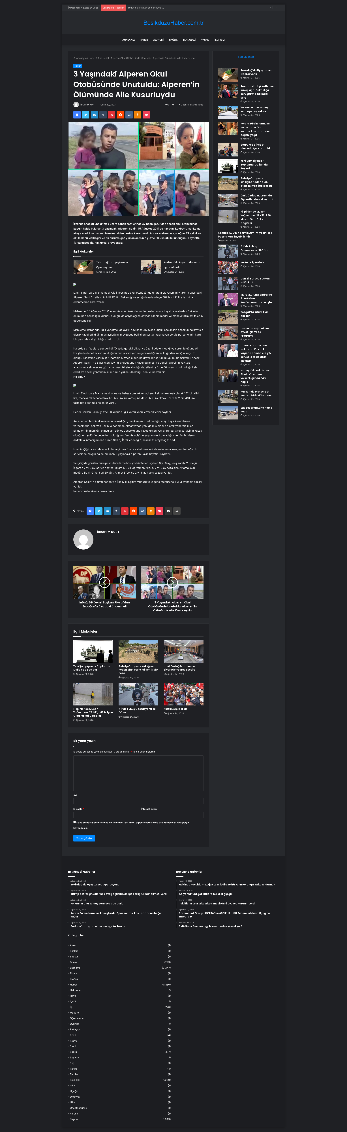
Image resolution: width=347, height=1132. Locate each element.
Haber (144, 39)
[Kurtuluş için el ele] (184, 694)
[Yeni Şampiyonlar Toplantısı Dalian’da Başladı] (93, 651)
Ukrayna (75, 1096)
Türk (72, 1085)
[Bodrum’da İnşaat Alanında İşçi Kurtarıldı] (151, 267)
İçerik (73, 1001)
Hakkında (75, 990)
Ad (75, 795)
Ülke (72, 1102)
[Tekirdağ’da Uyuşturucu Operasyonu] (83, 267)
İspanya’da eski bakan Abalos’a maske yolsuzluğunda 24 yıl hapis (255, 376)
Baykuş (74, 956)
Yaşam (205, 39)
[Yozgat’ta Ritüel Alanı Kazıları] (228, 317)
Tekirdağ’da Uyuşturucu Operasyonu (256, 72)
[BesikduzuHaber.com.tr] (173, 22)
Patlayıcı (75, 1029)
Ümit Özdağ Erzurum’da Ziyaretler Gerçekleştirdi (180, 667)
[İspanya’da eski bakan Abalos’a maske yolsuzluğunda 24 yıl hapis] (228, 375)
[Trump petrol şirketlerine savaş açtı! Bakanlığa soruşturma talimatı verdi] (228, 91)
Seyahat (75, 1057)
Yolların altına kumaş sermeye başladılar (150, 7)
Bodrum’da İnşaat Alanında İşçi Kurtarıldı (256, 146)
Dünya (74, 962)
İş (71, 1007)
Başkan (74, 950)
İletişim (220, 39)
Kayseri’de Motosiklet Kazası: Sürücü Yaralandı (257, 393)
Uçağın (74, 1091)
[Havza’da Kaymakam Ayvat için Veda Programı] (228, 333)
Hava (73, 995)
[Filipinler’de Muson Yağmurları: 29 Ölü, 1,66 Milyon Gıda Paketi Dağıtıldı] (93, 694)
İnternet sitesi (149, 808)
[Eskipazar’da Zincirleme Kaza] (228, 412)
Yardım (74, 1113)
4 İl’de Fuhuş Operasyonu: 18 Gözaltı (137, 710)
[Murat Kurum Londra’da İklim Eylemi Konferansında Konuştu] (228, 299)
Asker (73, 945)
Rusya (73, 1040)
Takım (73, 1068)
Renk (73, 1035)
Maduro (74, 1012)
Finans (74, 973)
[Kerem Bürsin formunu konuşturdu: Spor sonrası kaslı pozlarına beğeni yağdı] (228, 128)
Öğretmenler (77, 1018)
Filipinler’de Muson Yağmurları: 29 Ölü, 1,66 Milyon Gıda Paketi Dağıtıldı (93, 712)
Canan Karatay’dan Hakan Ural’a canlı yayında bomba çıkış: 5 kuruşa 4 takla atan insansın (256, 353)
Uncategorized (78, 1107)
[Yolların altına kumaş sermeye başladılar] (228, 112)
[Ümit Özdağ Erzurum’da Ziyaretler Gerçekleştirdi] (184, 651)
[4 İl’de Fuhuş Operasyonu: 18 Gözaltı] (138, 694)
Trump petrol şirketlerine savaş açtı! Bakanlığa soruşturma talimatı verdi (257, 91)
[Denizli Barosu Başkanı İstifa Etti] (228, 283)
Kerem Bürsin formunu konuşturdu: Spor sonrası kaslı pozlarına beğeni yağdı (256, 129)
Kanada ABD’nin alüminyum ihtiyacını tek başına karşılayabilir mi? (245, 234)
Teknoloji (189, 39)
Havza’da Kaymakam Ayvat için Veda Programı (255, 332)
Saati (73, 1046)
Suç (72, 1063)
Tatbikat (74, 1074)
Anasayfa (128, 39)
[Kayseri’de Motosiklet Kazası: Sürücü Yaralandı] (228, 396)
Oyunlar (74, 1023)
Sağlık (173, 39)
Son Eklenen (246, 56)
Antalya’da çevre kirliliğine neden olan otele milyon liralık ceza (138, 669)
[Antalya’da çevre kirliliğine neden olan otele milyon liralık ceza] (138, 651)
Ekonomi (158, 39)
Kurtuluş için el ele (175, 709)
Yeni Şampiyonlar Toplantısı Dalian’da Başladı (91, 667)
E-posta (78, 808)
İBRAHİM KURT (88, 104)
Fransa (74, 979)
